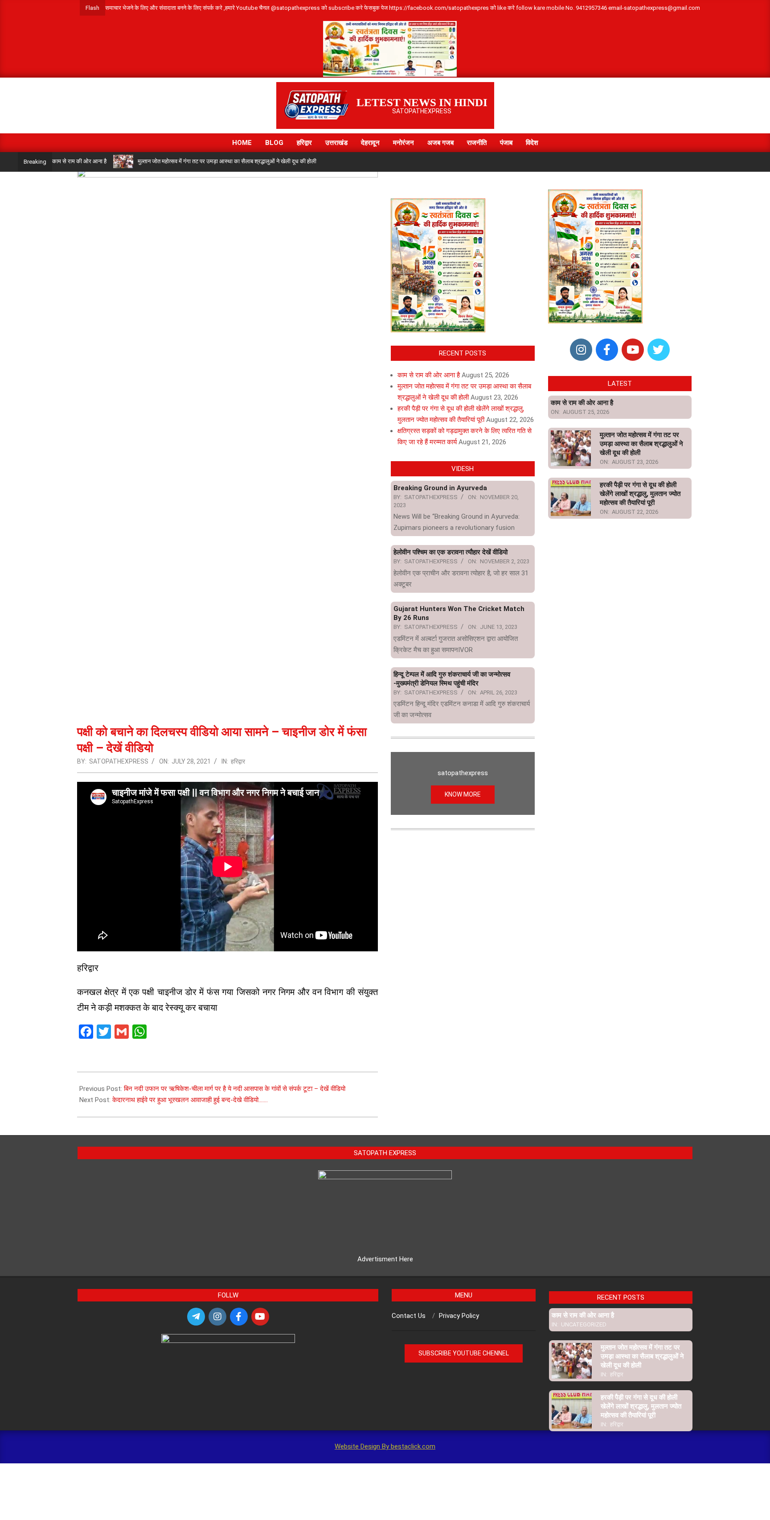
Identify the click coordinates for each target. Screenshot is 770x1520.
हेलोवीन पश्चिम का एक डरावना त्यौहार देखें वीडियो (450, 552)
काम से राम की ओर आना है (79, 161)
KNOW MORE (463, 794)
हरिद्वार (238, 761)
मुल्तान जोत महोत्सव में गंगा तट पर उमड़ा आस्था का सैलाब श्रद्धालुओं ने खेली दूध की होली (227, 161)
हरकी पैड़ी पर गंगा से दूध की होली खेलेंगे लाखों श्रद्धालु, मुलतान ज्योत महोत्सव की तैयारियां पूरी (640, 494)
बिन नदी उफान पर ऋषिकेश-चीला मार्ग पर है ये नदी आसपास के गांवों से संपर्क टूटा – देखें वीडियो (234, 1089)
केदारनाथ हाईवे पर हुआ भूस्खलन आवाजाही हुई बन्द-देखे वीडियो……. (190, 1100)
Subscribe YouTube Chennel (463, 1353)
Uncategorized (583, 1324)
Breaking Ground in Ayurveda (440, 488)
